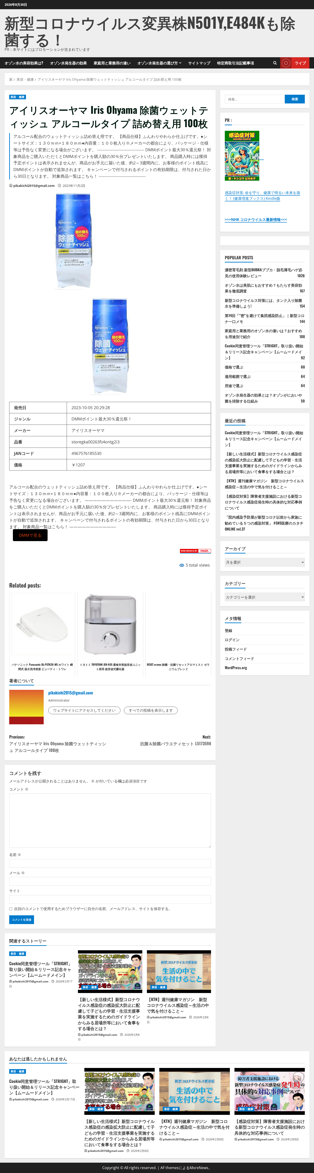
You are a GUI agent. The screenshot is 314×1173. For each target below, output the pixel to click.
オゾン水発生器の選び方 (157, 63)
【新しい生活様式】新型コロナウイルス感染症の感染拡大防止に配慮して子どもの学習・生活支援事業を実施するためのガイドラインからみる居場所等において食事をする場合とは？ (109, 1013)
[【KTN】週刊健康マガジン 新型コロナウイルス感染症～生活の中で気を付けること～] (179, 971)
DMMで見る (30, 535)
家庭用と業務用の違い (112, 63)
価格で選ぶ (234, 366)
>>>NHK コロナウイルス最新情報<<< (256, 219)
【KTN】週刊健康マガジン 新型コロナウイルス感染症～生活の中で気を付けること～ (178, 1005)
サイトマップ (199, 63)
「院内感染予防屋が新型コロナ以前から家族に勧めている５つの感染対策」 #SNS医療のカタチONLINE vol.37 (264, 522)
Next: (175, 740)
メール (17, 872)
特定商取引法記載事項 (235, 63)
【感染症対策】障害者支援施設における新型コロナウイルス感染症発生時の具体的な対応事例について (263, 501)
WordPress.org (236, 667)
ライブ (300, 62)
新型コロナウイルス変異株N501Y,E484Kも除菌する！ (150, 30)
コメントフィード (239, 658)
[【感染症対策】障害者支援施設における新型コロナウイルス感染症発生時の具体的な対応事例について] (269, 1091)
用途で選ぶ (234, 385)
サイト (14, 890)
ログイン (232, 639)
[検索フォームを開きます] (275, 62)
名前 (15, 854)
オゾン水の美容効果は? (24, 63)
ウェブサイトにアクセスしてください (84, 710)
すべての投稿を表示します (151, 710)
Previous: (57, 743)
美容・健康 (18, 97)
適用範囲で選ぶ (238, 376)
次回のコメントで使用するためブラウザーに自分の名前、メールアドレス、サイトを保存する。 (93, 908)
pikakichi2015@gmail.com (34, 185)
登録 (228, 630)
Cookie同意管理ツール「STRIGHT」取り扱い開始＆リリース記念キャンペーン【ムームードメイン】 (40, 969)
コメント (19, 789)
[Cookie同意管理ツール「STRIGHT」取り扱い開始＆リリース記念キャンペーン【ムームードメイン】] (41, 953)
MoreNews (199, 1167)
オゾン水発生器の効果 (68, 63)
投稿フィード (236, 648)
